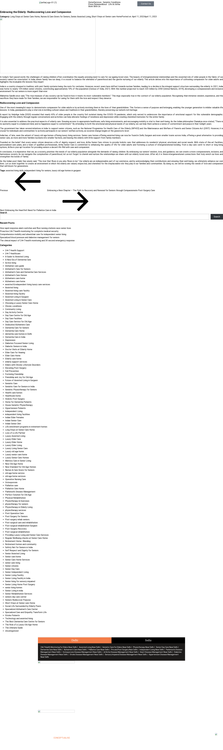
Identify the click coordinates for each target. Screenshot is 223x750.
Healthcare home (13, 396)
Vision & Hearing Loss (158, 683)
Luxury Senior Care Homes (17, 457)
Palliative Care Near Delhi (99, 650)
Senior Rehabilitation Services (18, 594)
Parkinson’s (153, 671)
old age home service (15, 473)
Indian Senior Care (13, 420)
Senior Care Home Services (17, 560)
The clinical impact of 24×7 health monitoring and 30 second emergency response (37, 240)
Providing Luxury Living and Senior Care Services (27, 535)
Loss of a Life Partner (15, 433)
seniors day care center (15, 597)
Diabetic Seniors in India (16, 346)
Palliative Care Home (14, 488)
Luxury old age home (14, 451)
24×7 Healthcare (12, 253)
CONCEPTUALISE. (62, 738)
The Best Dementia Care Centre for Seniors (25, 621)
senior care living (12, 563)
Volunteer (79, 677)
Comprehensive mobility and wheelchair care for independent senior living (33, 234)
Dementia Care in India (15, 337)
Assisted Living (118, 671)
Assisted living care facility (17, 290)
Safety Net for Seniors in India (19, 547)
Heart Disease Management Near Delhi (156, 652)
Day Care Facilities (13, 318)
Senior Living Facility (14, 575)
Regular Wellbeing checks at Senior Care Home (26, 538)
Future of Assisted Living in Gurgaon (21, 380)
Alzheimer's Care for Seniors (17, 269)
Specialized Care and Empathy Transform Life (26, 612)
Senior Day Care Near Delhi (167, 647)
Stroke (151, 681)
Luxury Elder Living (13, 445)
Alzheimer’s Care (155, 669)
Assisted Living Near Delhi (89, 647)
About (104, 4)
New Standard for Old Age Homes (20, 467)
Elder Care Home (12, 355)
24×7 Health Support (14, 250)
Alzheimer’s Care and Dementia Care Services (25, 272)
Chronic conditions (13, 306)
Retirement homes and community (20, 544)
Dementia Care (155, 667)
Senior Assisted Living (81, 16)
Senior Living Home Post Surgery (20, 584)
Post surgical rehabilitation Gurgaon (21, 525)
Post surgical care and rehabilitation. (21, 522)
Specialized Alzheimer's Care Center (21, 609)
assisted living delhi (14, 170)
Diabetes (152, 679)
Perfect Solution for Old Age (18, 495)
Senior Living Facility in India (17, 578)
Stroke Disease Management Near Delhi (86, 654)
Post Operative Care (14, 513)
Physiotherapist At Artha (123, 677)
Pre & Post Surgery (120, 681)
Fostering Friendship (14, 374)
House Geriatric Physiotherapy (19, 405)
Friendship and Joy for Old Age (19, 377)
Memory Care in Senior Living (18, 461)
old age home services (15, 476)
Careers (78, 675)
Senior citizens (11, 566)
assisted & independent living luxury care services (27, 284)
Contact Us (80, 679)
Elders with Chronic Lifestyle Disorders (22, 365)
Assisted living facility (15, 294)
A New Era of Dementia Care (18, 260)
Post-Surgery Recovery (16, 529)
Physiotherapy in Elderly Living (19, 507)
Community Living (13, 309)
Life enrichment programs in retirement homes (26, 427)
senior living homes (13, 587)
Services (98, 2)
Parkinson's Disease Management (20, 491)
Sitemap (78, 673)
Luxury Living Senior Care (16, 448)
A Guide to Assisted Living (17, 256)
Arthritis (152, 675)
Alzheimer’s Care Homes (16, 275)
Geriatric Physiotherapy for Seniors (21, 389)
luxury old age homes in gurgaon (66, 170)
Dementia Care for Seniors (17, 328)
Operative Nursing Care (15, 479)
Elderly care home (13, 358)
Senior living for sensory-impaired (20, 581)
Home (91, 2)
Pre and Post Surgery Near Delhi (124, 650)
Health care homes (13, 392)
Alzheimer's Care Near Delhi (75, 650)
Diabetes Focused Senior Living (19, 343)
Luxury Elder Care (13, 439)
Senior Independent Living (17, 572)
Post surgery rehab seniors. (17, 519)
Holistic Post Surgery (15, 399)
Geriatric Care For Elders (122, 673)
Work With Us (94, 6)
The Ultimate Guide (14, 628)
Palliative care (11, 485)
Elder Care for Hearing (15, 352)
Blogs (77, 671)
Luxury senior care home (16, 454)
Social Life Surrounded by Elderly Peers (23, 606)
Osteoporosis (11, 482)
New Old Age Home (14, 464)
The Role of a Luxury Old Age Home (21, 624)
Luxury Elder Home (13, 442)
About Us (79, 669)
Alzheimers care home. (15, 281)
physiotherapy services (15, 510)
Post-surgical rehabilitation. (17, 532)
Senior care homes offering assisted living (101, 135)
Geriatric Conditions (112, 2)
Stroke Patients (12, 615)
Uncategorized (11, 631)
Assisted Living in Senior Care (18, 300)
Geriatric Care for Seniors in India (20, 386)
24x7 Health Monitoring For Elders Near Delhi (59, 647)
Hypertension (154, 685)
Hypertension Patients (15, 408)
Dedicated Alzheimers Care (17, 324)
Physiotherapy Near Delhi (143, 647)
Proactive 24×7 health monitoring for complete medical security (29, 231)
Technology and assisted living (19, 618)
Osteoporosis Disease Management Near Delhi (82, 652)
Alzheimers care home (15, 278)
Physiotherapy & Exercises (17, 501)
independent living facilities (17, 414)
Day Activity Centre (14, 312)
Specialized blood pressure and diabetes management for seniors (29, 237)
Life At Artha (114, 4)
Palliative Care (118, 675)
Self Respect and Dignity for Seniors (21, 550)
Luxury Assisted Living (15, 436)
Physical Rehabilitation (15, 498)
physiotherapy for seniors (16, 504)
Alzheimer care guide (14, 266)
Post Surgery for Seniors (16, 516)
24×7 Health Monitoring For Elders (127, 667)
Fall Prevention (12, 371)
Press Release (94, 4)
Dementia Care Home (15, 331)
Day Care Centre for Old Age (18, 315)
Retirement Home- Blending (17, 541)
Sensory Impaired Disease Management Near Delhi (126, 654)
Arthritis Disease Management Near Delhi (120, 652)
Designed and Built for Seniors (125, 669)
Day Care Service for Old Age (18, 321)
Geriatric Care (11, 383)
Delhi (74, 640)
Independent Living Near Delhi (152, 650)
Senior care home (13, 556)
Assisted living (11, 287)
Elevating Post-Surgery (15, 368)
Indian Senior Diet (13, 423)
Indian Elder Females (14, 417)
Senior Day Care (12, 569)
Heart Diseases (155, 677)
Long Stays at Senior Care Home (25, 16)
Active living (10, 263)
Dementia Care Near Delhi (51, 650)
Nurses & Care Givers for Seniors (55, 16)
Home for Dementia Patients (18, 402)
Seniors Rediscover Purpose (18, 600)
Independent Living (13, 411)
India (148, 640)
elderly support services (16, 362)
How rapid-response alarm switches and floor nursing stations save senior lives (35, 228)
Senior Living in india (14, 590)
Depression (10, 340)
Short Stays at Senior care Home (107, 16)
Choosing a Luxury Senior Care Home (21, 303)
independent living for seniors (37, 170)
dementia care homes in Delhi (18, 334)
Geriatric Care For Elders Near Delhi (116, 647)
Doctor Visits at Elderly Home (18, 349)
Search (3, 212)
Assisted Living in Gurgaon (17, 297)
